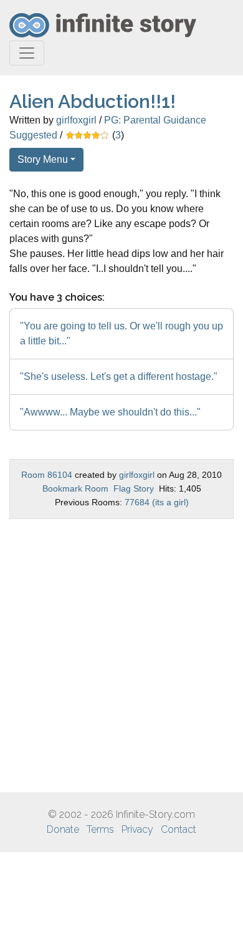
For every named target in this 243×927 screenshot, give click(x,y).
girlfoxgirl (76, 120)
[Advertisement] (121, 655)
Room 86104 (46, 475)
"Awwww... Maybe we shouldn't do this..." (110, 412)
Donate (63, 829)
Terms (100, 829)
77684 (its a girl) (157, 502)
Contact (178, 829)
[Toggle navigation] (26, 53)
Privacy (137, 829)
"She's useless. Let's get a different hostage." (118, 376)
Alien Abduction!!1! (92, 101)
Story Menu (42, 159)
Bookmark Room (75, 488)
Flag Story (133, 488)
